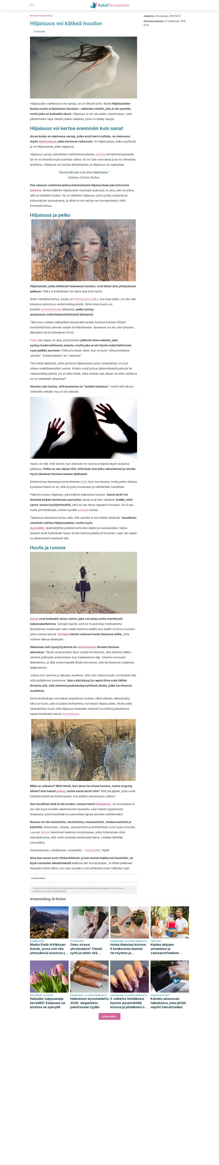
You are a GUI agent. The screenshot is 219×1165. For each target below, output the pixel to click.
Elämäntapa (37, 941)
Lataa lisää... (109, 1016)
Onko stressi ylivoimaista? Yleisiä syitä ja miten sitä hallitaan (86, 949)
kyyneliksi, (37, 528)
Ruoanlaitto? (93, 850)
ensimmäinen (87, 647)
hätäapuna (103, 804)
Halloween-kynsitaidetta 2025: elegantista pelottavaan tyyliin (89, 1003)
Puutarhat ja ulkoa (41, 995)
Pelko (34, 340)
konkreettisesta (51, 309)
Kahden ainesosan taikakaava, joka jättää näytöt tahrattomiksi (168, 1003)
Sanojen (63, 634)
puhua (60, 791)
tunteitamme (71, 714)
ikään (84, 481)
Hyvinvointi (77, 941)
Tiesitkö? (156, 941)
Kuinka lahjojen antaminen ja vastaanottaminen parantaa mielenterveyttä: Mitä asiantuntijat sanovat (167, 949)
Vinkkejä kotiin (160, 995)
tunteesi (83, 510)
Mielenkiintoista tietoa (41, 15)
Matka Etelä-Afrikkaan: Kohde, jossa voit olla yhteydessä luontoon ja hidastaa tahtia (48, 949)
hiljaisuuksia (47, 141)
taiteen (45, 832)
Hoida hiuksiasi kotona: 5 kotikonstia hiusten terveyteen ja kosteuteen (128, 949)
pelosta (100, 154)
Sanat (34, 618)
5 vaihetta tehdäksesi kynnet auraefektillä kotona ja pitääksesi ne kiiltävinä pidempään (128, 1003)
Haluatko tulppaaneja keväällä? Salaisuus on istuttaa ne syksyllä (47, 1003)
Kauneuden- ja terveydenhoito (128, 941)
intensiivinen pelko (86, 299)
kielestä (35, 190)
